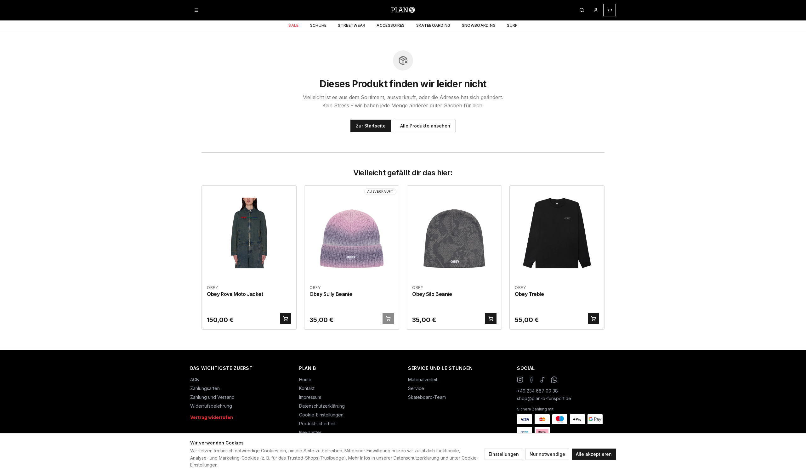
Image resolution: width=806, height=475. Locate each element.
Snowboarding (479, 25)
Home (305, 379)
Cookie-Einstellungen (321, 414)
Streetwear (351, 25)
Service (416, 388)
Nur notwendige (547, 454)
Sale (293, 25)
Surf (512, 25)
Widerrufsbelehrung (211, 406)
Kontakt (307, 388)
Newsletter (310, 432)
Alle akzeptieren (594, 454)
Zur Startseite (371, 125)
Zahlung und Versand (212, 397)
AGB (194, 379)
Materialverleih (423, 379)
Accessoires (391, 25)
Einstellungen (504, 454)
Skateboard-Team (427, 397)
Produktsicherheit (317, 423)
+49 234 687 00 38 (537, 390)
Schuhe (318, 25)
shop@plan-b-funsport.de (544, 398)
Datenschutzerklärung (416, 458)
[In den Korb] (285, 318)
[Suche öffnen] (582, 10)
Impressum (310, 397)
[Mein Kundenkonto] (595, 10)
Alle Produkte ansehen (425, 125)
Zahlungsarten (205, 388)
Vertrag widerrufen (211, 417)
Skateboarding (433, 25)
